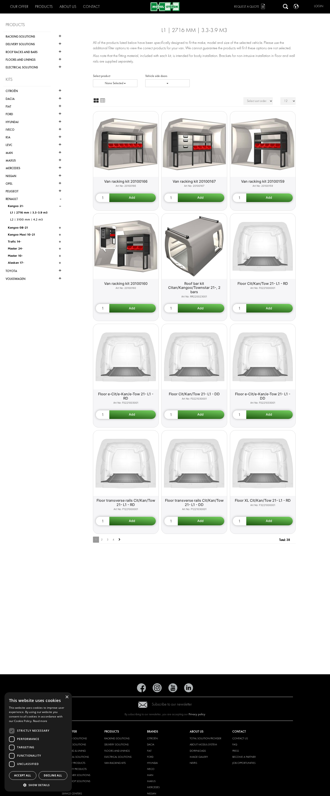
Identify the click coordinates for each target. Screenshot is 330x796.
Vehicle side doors (156, 76)
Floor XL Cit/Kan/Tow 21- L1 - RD (263, 500)
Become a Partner (244, 756)
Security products (73, 763)
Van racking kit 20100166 (125, 181)
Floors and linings (117, 750)
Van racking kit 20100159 (262, 181)
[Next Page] (119, 540)
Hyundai (152, 763)
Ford (150, 756)
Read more (40, 721)
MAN (150, 775)
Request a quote (246, 7)
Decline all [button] (53, 775)
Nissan (151, 793)
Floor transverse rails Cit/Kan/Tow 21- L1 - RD (126, 502)
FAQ (234, 744)
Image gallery (199, 756)
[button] (38, 785)
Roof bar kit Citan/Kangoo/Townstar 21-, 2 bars (194, 287)
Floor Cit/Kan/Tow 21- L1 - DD (194, 394)
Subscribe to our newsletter (172, 704)
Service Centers (72, 793)
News (193, 763)
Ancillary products (74, 769)
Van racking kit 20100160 (125, 283)
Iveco (150, 769)
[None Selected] (167, 83)
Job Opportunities (243, 763)
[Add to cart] (132, 197)
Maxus (151, 781)
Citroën (152, 738)
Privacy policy (197, 714)
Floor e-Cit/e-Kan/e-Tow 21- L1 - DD (262, 396)
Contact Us (240, 738)
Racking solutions (74, 738)
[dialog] (38, 742)
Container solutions (76, 775)
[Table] (102, 100)
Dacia (150, 744)
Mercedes (153, 787)
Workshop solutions (76, 781)
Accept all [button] (22, 775)
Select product (101, 76)
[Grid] (96, 100)
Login (318, 6)
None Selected (114, 83)
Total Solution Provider (205, 738)
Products (44, 6)
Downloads (198, 750)
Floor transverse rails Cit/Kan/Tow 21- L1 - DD (194, 502)
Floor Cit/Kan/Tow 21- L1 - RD (263, 283)
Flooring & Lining (74, 750)
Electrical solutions (75, 756)
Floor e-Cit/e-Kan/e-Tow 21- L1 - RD (125, 396)
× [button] (66, 697)
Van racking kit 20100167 (194, 181)
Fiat (149, 750)
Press (235, 750)
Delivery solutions (74, 744)
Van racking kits (115, 763)
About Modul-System (203, 744)
